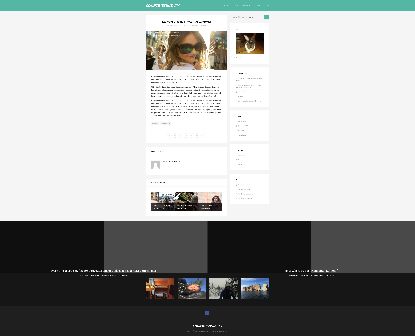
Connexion (241, 185)
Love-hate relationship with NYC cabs (250, 101)
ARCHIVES (246, 5)
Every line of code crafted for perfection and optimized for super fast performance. (104, 270)
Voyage (240, 164)
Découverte (205, 25)
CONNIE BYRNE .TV (162, 5)
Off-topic (155, 123)
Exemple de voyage (244, 92)
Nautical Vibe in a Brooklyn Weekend (186, 22)
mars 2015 (241, 130)
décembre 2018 (243, 126)
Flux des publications (244, 189)
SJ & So (240, 96)
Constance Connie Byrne (174, 25)
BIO (236, 5)
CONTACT (258, 5)
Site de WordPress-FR (245, 198)
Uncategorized (165, 123)
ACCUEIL (227, 5)
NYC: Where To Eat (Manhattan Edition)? (311, 270)
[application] (186, 50)
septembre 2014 (243, 135)
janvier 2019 (242, 121)
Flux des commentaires (245, 194)
